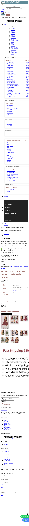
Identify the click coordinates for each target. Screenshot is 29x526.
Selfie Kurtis (10, 67)
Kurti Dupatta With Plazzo (13, 85)
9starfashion (13, 38)
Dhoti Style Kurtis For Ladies (14, 93)
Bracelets (9, 143)
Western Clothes (11, 180)
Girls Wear (9, 125)
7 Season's (13, 36)
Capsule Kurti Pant (11, 74)
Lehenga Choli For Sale (12, 177)
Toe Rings (9, 158)
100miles (13, 30)
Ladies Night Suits (11, 189)
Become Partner (7, 424)
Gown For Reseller (11, 178)
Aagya (12, 39)
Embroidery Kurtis (11, 98)
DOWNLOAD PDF (7, 314)
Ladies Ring (10, 156)
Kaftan (8, 70)
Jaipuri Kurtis (10, 71)
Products (6, 225)
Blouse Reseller (10, 175)
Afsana (12, 54)
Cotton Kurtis (10, 65)
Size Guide (3, 306)
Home (5, 24)
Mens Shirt (9, 106)
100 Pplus (13, 28)
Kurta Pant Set (10, 73)
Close (9, 12)
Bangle (8, 147)
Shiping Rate (7, 451)
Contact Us (8, 2)
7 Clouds (13, 35)
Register (17, 2)
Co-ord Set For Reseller (12, 174)
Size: (2, 304)
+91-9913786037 (6, 1)
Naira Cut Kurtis (11, 91)
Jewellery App (10, 161)
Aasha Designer (14, 48)
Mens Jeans (9, 111)
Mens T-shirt (10, 109)
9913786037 (4, 410)
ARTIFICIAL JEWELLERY (13, 140)
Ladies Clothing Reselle (12, 169)
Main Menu (6, 196)
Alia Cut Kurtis (10, 90)
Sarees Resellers (11, 171)
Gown (8, 68)
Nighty (8, 191)
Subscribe (3, 401)
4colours (13, 34)
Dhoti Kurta (10, 113)
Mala (8, 153)
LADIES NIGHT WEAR (12, 187)
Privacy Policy (7, 457)
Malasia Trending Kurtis (12, 84)
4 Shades (13, 32)
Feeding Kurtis (10, 62)
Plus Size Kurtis (10, 77)
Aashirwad (13, 50)
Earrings (9, 149)
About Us (6, 421)
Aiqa (12, 55)
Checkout (8, 15)
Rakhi (8, 155)
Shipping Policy (7, 460)
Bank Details (7, 427)
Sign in (12, 2)
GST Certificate (7, 428)
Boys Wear (9, 124)
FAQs (5, 464)
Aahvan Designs (14, 40)
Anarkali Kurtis (10, 87)
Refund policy (7, 459)
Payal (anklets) (10, 152)
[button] (14, 524)
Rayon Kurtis (10, 79)
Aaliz (12, 43)
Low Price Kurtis (11, 81)
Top (8, 88)
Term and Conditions (8, 463)
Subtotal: (3, 13)
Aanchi (12, 44)
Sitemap (5, 465)
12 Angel (13, 31)
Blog (5, 425)
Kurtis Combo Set (11, 82)
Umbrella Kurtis (11, 96)
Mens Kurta (10, 105)
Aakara (12, 42)
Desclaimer (6, 461)
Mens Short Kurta (11, 114)
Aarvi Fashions (14, 47)
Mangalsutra (10, 146)
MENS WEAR (9, 103)
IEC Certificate (7, 429)
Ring (8, 144)
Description (6, 234)
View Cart (3, 15)
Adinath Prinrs (14, 52)
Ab (11, 51)
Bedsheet (8, 133)
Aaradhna (13, 46)
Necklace (9, 150)
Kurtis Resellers (10, 172)
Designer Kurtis (10, 63)
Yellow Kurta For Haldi (12, 108)
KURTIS (8, 60)
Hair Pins (9, 160)
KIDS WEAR (9, 122)
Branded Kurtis (10, 95)
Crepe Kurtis (10, 76)
